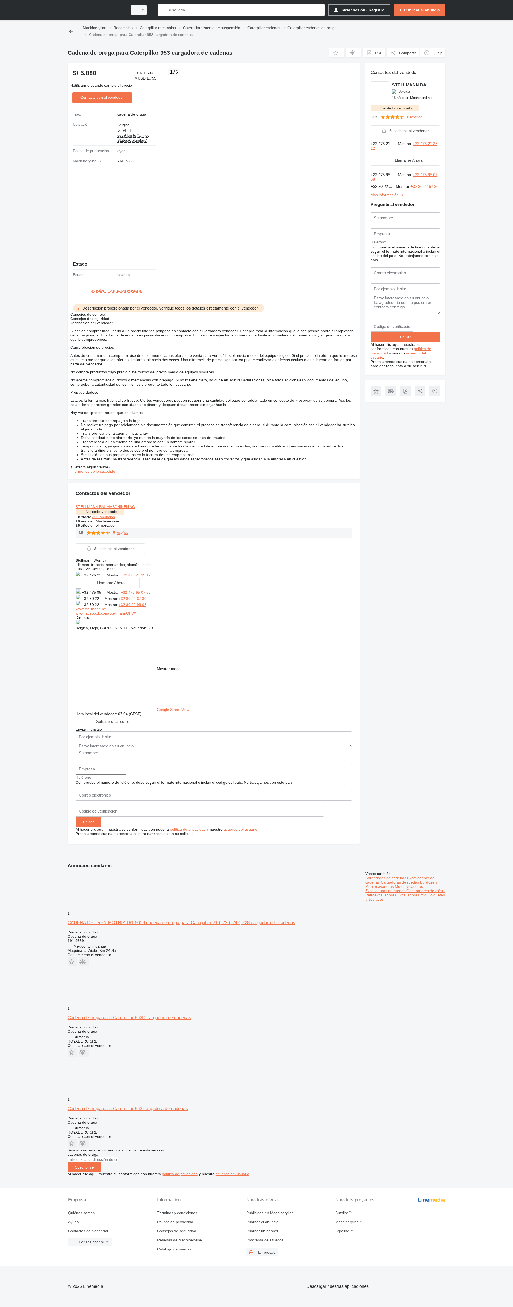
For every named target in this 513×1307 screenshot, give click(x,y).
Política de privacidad (175, 1222)
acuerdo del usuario (240, 829)
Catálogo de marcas (174, 1249)
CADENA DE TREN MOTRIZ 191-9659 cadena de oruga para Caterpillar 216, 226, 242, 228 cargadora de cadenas (181, 922)
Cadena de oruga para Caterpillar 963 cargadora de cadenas (128, 1108)
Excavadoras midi (412, 895)
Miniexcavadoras (380, 886)
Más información (385, 195)
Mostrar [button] (114, 575)
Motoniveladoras (409, 886)
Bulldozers (429, 882)
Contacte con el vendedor (102, 97)
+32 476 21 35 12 (136, 575)
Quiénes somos (81, 1213)
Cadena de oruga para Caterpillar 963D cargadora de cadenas (129, 1017)
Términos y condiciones (177, 1213)
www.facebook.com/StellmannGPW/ (106, 613)
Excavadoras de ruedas (385, 891)
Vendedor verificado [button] (101, 512)
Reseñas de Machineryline (179, 1240)
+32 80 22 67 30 (132, 598)
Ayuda (73, 1222)
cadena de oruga (131, 114)
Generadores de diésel (425, 891)
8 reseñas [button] (120, 532)
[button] (336, 52)
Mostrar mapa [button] (169, 669)
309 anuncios (103, 517)
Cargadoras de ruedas (400, 882)
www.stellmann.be (91, 609)
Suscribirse (84, 1167)
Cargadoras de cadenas (386, 878)
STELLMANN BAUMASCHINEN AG (105, 507)
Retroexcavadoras (381, 895)
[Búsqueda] (163, 10)
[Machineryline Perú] (96, 10)
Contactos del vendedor (88, 1231)
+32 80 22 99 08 (132, 605)
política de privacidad (188, 829)
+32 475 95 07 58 (136, 592)
